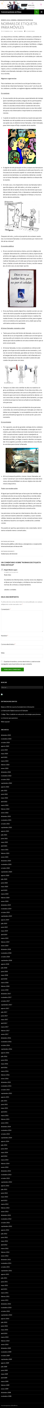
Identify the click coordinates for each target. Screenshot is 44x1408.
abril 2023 (4, 757)
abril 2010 (4, 1333)
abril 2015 (4, 1112)
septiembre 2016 (6, 1049)
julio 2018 (4, 968)
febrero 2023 (5, 765)
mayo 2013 (4, 1197)
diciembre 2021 (6, 816)
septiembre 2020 (6, 872)
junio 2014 (4, 1149)
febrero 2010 (5, 1341)
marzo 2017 (4, 1027)
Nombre (4, 636)
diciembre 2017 (6, 993)
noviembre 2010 (6, 1307)
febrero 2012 (5, 1252)
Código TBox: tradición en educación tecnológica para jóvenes (21, 714)
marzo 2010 (4, 1337)
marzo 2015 (4, 1115)
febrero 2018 (5, 986)
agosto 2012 (5, 1230)
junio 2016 (4, 1060)
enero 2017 (4, 1034)
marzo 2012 (4, 1248)
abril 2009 (4, 1378)
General (14, 20)
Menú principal (41, 11)
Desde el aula (5, 20)
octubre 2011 (5, 1267)
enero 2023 (4, 768)
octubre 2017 (5, 1001)
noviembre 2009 (6, 1352)
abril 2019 (4, 934)
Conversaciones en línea (11, 12)
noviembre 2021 (6, 820)
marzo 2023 (4, 761)
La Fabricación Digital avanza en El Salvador (14, 710)
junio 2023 (4, 750)
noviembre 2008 (6, 1396)
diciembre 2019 (6, 905)
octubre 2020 (5, 868)
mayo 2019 (4, 931)
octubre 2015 (5, 1089)
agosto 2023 (5, 746)
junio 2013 (4, 1193)
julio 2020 (4, 879)
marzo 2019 (4, 938)
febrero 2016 (5, 1075)
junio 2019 (4, 927)
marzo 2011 (4, 1293)
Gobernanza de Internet (9, 552)
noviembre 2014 (6, 1130)
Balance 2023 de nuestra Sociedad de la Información (17, 707)
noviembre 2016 (6, 1041)
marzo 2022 (4, 805)
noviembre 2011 (6, 1263)
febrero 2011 (5, 1296)
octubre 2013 (5, 1178)
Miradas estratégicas (25, 20)
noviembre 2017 (6, 997)
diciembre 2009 (6, 1348)
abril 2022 (4, 801)
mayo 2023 (4, 753)
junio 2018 (4, 971)
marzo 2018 (4, 982)
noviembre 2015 (6, 1086)
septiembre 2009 (6, 1359)
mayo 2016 (4, 1064)
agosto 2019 (5, 920)
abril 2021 (4, 846)
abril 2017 (4, 1023)
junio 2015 (4, 1104)
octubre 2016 (5, 1045)
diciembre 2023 (6, 735)
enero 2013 (4, 1211)
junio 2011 (4, 1282)
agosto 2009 (5, 1363)
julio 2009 (4, 1366)
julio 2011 (4, 1278)
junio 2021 (4, 838)
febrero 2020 (5, 897)
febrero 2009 (5, 1385)
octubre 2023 (5, 742)
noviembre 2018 (6, 953)
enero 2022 (4, 813)
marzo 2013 (4, 1204)
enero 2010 (4, 1344)
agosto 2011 (5, 1274)
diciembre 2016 (6, 1038)
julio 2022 (4, 790)
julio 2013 (4, 1189)
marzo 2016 (4, 1071)
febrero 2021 (5, 853)
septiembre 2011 (6, 1270)
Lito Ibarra (19, 31)
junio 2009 (4, 1370)
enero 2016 (4, 1078)
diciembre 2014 (6, 1126)
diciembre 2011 (6, 1259)
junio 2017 (4, 1016)
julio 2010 (4, 1322)
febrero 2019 (5, 942)
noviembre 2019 (6, 909)
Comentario (5, 609)
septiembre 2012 (6, 1226)
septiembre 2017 (6, 1005)
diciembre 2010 (6, 1304)
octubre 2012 (5, 1222)
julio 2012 (4, 1234)
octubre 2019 (5, 912)
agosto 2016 (5, 1053)
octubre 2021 (5, 824)
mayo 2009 (4, 1374)
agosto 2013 (5, 1186)
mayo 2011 (4, 1285)
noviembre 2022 (6, 776)
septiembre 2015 (6, 1093)
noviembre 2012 (6, 1219)
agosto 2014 (5, 1141)
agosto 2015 (5, 1097)
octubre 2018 (5, 957)
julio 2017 (4, 1012)
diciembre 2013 (6, 1171)
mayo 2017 (4, 1019)
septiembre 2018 (6, 960)
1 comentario (30, 31)
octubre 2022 (5, 779)
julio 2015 (4, 1101)
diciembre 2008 (6, 1392)
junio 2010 (4, 1326)
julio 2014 (4, 1145)
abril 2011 (4, 1289)
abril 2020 (4, 890)
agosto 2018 (5, 964)
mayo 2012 (4, 1241)
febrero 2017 (5, 1030)
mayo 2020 (4, 886)
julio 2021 (4, 835)
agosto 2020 (5, 875)
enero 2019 (4, 945)
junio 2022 (4, 794)
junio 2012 (4, 1237)
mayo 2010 (4, 1330)
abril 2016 (4, 1067)
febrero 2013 (5, 1208)
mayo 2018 (4, 975)
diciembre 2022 (6, 772)
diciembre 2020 (6, 861)
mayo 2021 (4, 842)
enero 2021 (4, 857)
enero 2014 (4, 1167)
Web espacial (5, 722)
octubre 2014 (5, 1134)
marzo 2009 (4, 1381)
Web (3, 653)
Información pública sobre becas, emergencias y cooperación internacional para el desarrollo (21, 544)
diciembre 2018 (6, 949)
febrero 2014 (5, 1163)
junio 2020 (4, 883)
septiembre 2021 (6, 827)
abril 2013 (4, 1200)
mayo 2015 (4, 1108)
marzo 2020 (4, 894)
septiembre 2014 (6, 1138)
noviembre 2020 (6, 864)
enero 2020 (4, 901)
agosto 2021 (5, 831)
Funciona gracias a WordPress (9, 1405)
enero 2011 (4, 1300)
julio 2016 (4, 1056)
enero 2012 (4, 1256)
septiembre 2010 (6, 1315)
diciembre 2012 (6, 1215)
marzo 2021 (4, 849)
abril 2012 (4, 1245)
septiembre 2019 (6, 916)
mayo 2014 (4, 1152)
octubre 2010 (5, 1311)
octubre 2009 (5, 1355)
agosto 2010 (5, 1318)
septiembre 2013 (6, 1182)
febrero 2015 (5, 1119)
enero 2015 (4, 1123)
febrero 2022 (5, 809)
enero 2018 (4, 990)
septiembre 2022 (6, 783)
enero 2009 (4, 1389)
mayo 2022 (4, 798)
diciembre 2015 (6, 1082)
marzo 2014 (4, 1160)
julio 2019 (4, 923)
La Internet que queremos (9, 718)
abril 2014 (4, 1156)
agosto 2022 (5, 787)
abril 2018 (4, 979)
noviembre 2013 (6, 1174)
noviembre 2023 (6, 739)
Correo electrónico (8, 644)
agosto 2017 (5, 1008)
